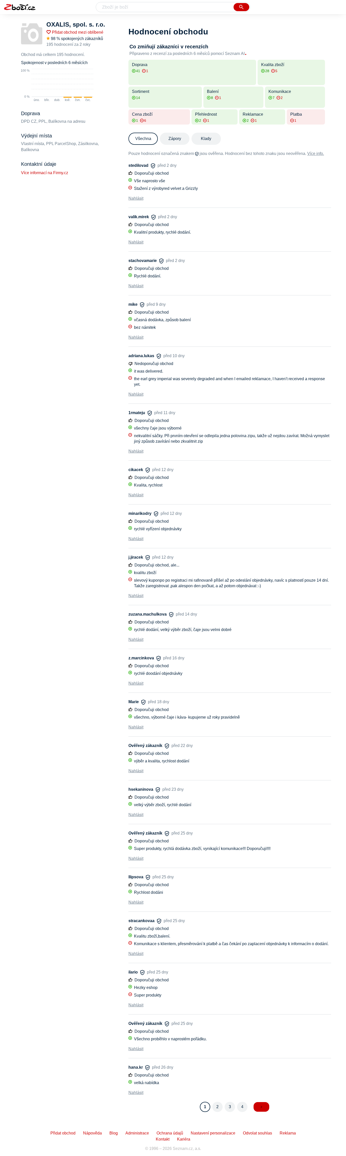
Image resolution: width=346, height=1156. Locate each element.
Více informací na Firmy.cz (44, 173)
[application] (57, 85)
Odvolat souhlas (257, 1133)
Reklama (288, 1133)
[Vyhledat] (241, 7)
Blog (113, 1133)
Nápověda (92, 1133)
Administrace (137, 1133)
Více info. (315, 153)
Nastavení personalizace (213, 1133)
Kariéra (183, 1139)
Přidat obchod (62, 1133)
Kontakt (162, 1139)
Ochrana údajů (170, 1133)
